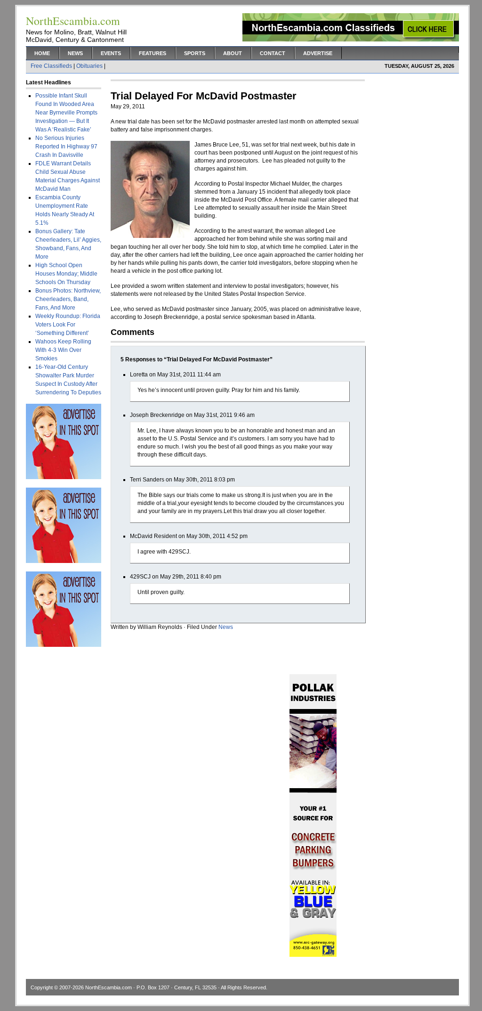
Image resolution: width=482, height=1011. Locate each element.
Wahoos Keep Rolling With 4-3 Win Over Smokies (63, 350)
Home (42, 53)
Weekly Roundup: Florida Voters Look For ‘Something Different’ (67, 324)
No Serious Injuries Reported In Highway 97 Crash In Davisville (66, 146)
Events (111, 53)
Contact (272, 53)
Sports (194, 53)
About (232, 53)
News (75, 53)
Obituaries (89, 66)
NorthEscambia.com (108, 987)
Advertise (317, 53)
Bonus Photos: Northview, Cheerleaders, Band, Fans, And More (68, 299)
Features (152, 53)
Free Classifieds (51, 66)
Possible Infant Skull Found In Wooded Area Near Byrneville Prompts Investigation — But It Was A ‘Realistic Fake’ (66, 112)
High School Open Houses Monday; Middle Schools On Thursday (66, 273)
